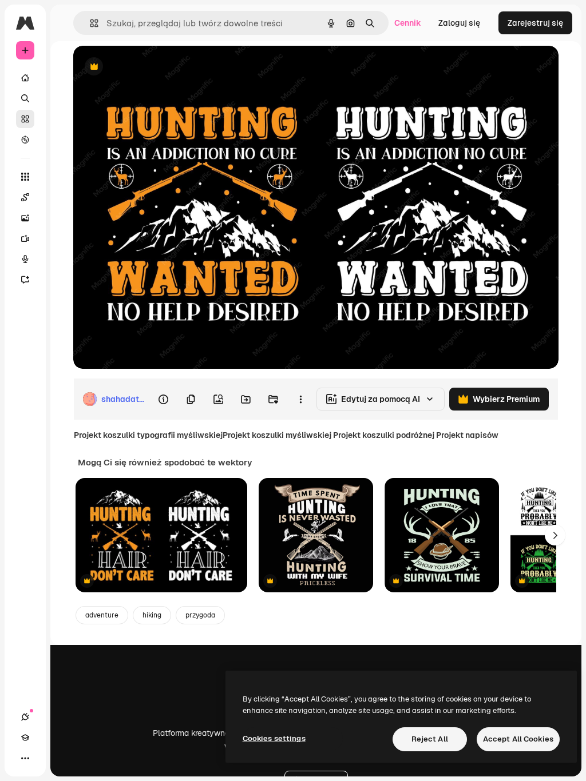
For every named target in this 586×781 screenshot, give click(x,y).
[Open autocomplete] (89, 23)
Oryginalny (152, 67)
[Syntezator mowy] (25, 259)
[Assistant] (25, 279)
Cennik (407, 23)
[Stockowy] (25, 119)
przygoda (200, 615)
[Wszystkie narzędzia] (25, 177)
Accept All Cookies (518, 739)
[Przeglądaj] (25, 139)
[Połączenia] (25, 717)
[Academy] (25, 737)
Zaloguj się (459, 23)
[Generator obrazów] (25, 218)
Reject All (429, 739)
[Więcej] (25, 758)
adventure (101, 615)
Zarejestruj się (535, 23)
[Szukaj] (25, 98)
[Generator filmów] (25, 238)
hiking (151, 615)
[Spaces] (25, 197)
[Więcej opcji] (300, 399)
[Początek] (25, 78)
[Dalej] (555, 535)
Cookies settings (274, 738)
